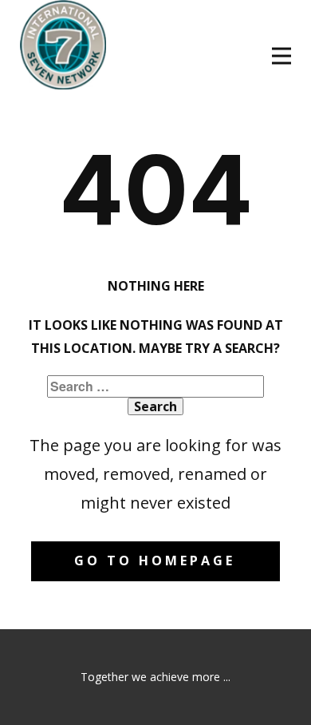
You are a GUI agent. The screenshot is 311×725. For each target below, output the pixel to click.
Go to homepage (154, 560)
